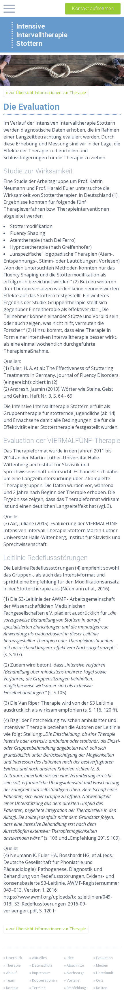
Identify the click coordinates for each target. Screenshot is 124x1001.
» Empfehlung (75, 987)
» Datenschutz (40, 965)
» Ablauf (10, 972)
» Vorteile (71, 980)
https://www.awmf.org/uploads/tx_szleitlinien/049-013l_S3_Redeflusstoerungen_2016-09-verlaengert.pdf (57, 904)
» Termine (37, 987)
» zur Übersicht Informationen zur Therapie (46, 92)
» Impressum (39, 972)
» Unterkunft (103, 972)
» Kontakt (10, 987)
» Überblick (12, 957)
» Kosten (100, 987)
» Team (9, 980)
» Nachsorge (74, 972)
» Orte (98, 980)
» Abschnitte (74, 965)
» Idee (69, 957)
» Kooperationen (43, 980)
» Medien (100, 965)
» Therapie (12, 965)
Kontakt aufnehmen (93, 8)
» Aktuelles (38, 957)
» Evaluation (103, 957)
